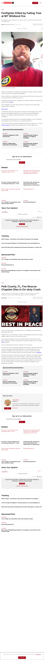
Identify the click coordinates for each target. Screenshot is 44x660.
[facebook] (17, 28)
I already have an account (22, 226)
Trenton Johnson (5, 125)
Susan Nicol (4, 297)
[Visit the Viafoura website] (39, 217)
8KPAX (11, 102)
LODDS (2, 9)
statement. (39, 352)
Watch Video (4, 109)
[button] (2, 3)
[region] (22, 214)
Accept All (22, 657)
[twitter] (22, 28)
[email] (26, 28)
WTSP (2, 342)
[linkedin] (20, 28)
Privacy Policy (38, 654)
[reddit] (24, 28)
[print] (42, 28)
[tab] (4, 212)
